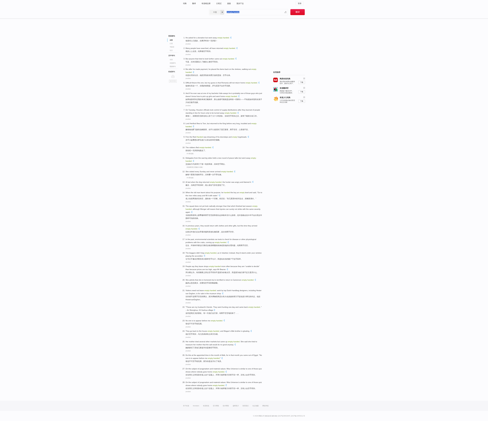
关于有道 (186, 406)
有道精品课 (206, 3)
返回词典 (173, 81)
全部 (171, 60)
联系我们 (246, 406)
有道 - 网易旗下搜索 (193, 12)
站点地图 (256, 406)
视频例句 (173, 66)
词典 (185, 3)
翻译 (194, 3)
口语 (171, 43)
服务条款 (274, 416)
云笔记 (219, 3)
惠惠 (229, 3)
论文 (171, 50)
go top (172, 76)
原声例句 (171, 55)
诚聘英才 (236, 406)
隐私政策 (268, 416)
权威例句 (171, 72)
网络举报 (265, 406)
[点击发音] (230, 38)
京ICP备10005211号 (298, 416)
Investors (196, 406)
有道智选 (206, 406)
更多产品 (240, 3)
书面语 (172, 47)
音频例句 (173, 63)
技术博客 (226, 406)
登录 (299, 3)
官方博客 (216, 406)
